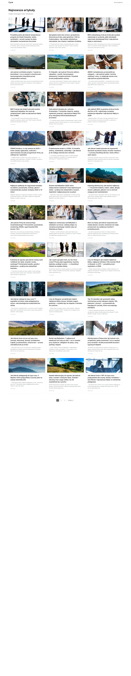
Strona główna (118, 2)
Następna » (71, 400)
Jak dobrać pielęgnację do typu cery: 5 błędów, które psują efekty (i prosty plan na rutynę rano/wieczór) (26, 378)
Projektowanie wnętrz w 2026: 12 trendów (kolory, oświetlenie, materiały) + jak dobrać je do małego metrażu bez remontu (65, 151)
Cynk (10, 2)
